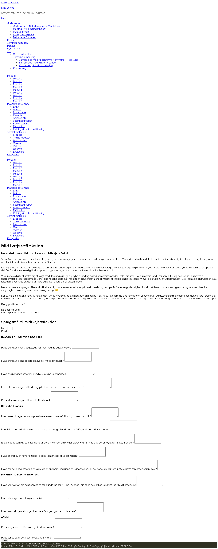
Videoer (17, 146)
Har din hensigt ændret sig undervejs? (22, 498)
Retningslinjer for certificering (28, 129)
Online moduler (21, 137)
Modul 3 (17, 87)
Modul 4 (17, 89)
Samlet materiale (16, 132)
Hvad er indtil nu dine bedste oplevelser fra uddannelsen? (33, 360)
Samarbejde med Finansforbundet (38, 62)
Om (9, 51)
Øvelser (17, 143)
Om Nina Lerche (22, 54)
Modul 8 (17, 101)
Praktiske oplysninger (18, 104)
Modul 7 (17, 98)
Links (16, 106)
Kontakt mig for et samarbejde (35, 65)
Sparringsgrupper (22, 120)
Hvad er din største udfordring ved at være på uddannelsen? (34, 374)
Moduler (11, 75)
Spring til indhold (10, 2)
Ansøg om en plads (23, 34)
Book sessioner (21, 123)
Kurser (10, 40)
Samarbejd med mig (24, 57)
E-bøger (17, 134)
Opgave (17, 149)
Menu (4, 18)
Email (4, 331)
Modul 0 (17, 78)
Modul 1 (17, 81)
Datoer (17, 109)
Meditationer (20, 140)
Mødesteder (19, 112)
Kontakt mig (20, 68)
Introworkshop (21, 31)
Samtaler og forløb (17, 43)
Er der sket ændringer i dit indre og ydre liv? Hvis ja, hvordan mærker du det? (43, 387)
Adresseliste (19, 118)
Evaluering (18, 151)
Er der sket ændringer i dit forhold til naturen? (26, 400)
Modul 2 (17, 84)
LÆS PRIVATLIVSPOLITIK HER (43, 543)
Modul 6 (17, 95)
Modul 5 (17, 92)
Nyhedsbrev (13, 48)
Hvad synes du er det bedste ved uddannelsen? (27, 537)
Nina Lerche (7, 7)
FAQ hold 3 (19, 126)
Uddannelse (13, 23)
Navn (4, 328)
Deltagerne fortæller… (24, 37)
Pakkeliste (18, 115)
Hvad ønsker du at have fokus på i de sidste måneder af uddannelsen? (40, 455)
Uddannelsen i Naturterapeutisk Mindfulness (37, 26)
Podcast (11, 45)
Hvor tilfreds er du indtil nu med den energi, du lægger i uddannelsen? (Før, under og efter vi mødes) (55, 429)
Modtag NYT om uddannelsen (29, 29)
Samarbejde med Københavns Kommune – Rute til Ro (48, 59)
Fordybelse (13, 154)
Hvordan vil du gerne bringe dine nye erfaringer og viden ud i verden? (39, 511)
